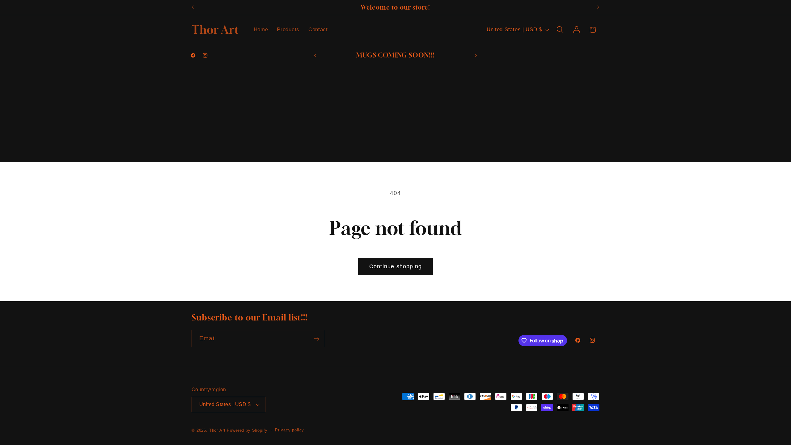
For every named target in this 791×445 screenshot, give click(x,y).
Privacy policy (289, 430)
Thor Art (217, 430)
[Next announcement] (598, 7)
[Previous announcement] (193, 7)
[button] (560, 30)
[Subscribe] (316, 338)
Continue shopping (395, 266)
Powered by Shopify (247, 430)
